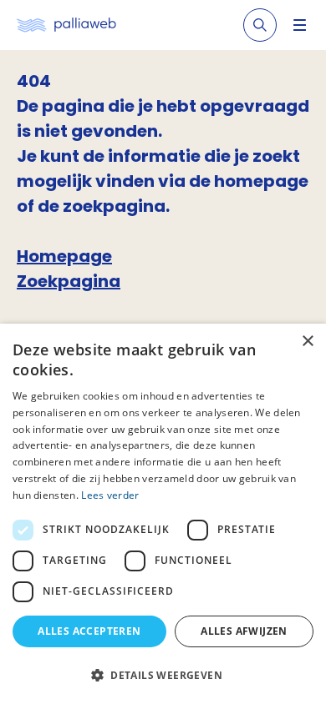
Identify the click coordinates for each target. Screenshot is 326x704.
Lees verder (110, 495)
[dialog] (163, 514)
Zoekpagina (68, 281)
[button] (163, 675)
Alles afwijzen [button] (244, 631)
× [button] (307, 341)
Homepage (64, 256)
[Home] (66, 25)
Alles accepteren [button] (89, 631)
